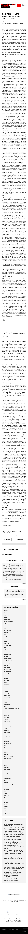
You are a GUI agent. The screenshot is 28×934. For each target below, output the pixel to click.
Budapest (6, 639)
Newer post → (21, 539)
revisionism (7, 769)
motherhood (7, 732)
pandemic (6, 739)
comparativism (8, 654)
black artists (7, 632)
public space (7, 758)
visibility (6, 806)
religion (6, 765)
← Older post (6, 539)
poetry (5, 750)
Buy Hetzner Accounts (11, 596)
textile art (6, 795)
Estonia (6, 678)
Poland (5, 752)
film (5, 689)
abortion (6, 610)
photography (7, 747)
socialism (6, 787)
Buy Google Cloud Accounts (13, 579)
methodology (7, 726)
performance (7, 743)
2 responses (13, 21)
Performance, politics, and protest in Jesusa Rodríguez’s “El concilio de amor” (14, 858)
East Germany (7, 671)
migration (6, 730)
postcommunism (8, 756)
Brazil (5, 636)
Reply (24, 583)
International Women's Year (11, 708)
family (5, 682)
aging (5, 617)
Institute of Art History (7, 900)
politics (9, 23)
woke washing (7, 811)
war (3, 25)
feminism (6, 687)
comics (5, 652)
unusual (6, 800)
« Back (4, 23)
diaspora (6, 665)
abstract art (7, 613)
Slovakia (6, 782)
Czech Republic (8, 658)
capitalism (6, 643)
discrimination (7, 669)
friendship (6, 693)
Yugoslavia (7, 813)
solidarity (6, 789)
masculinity (7, 721)
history (5, 702)
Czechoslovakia (8, 660)
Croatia (6, 656)
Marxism (6, 719)
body (5, 634)
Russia (21, 23)
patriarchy (6, 741)
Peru (5, 745)
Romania (6, 774)
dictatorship (7, 667)
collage (6, 650)
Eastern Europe (8, 674)
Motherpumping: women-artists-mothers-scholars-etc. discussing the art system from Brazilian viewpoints (14, 833)
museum (6, 734)
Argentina (6, 626)
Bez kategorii (7, 630)
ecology (6, 676)
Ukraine (6, 798)
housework (7, 704)
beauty (6, 628)
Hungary (6, 706)
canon (5, 641)
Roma (5, 771)
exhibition (6, 680)
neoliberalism (7, 737)
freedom (6, 691)
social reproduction (9, 784)
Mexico (5, 728)
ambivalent (7, 619)
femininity (6, 684)
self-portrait (7, 778)
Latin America (7, 717)
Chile (5, 647)
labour (5, 713)
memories (6, 724)
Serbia (5, 780)
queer (5, 761)
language (6, 715)
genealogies (7, 695)
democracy (7, 663)
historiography (8, 700)
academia (6, 615)
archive (6, 623)
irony (5, 710)
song (5, 791)
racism (5, 763)
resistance (15, 23)
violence (6, 804)
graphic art (7, 697)
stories (5, 793)
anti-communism (8, 621)
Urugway (6, 802)
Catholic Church (8, 645)
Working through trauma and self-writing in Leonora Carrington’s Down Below (14, 863)
